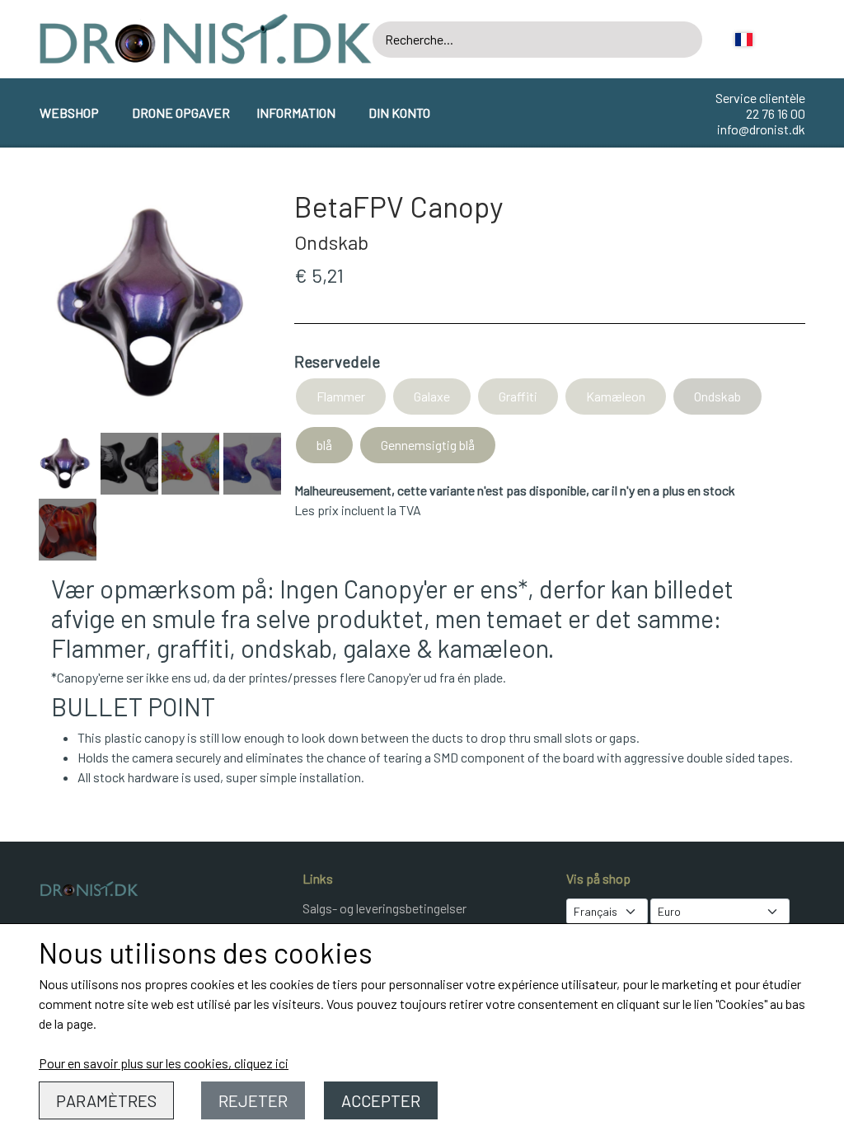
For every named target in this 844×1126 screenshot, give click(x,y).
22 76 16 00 (775, 113)
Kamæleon (615, 396)
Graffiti (518, 396)
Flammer (340, 396)
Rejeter (253, 1100)
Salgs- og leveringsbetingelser (384, 908)
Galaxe (432, 396)
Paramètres (106, 1100)
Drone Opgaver (181, 112)
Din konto (399, 112)
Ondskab (717, 396)
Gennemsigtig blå (428, 445)
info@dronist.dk (761, 129)
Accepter (380, 1100)
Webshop (69, 112)
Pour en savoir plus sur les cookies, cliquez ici (163, 1063)
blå (324, 445)
